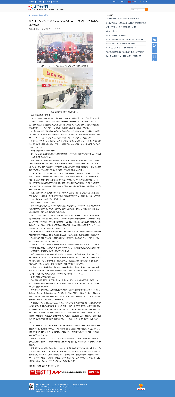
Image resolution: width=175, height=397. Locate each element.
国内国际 (47, 1)
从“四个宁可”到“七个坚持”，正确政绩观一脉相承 (121, 27)
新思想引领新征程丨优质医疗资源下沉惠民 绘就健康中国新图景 (126, 23)
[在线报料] (154, 56)
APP (135, 1)
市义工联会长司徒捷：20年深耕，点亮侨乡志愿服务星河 (123, 56)
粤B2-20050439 (61, 391)
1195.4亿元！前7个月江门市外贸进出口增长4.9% (121, 48)
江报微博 (144, 1)
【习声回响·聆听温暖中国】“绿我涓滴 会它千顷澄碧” (122, 19)
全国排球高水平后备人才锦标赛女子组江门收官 (121, 43)
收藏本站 (115, 1)
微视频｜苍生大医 (111, 31)
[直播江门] (154, 50)
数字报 (123, 1)
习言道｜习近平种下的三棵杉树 (116, 35)
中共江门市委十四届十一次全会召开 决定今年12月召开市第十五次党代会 (129, 39)
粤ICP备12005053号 (41, 391)
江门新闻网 (31, 1)
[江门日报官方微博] (154, 45)
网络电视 (55, 1)
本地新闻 (39, 1)
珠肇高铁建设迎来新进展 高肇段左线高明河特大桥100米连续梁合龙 (127, 52)
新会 (46, 15)
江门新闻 (41, 15)
